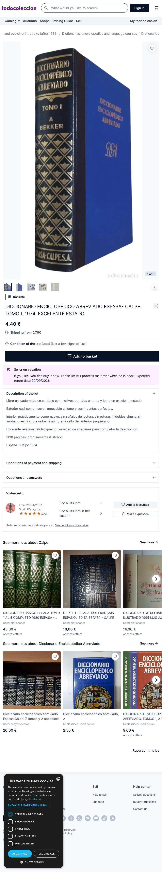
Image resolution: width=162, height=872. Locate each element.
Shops (45, 21)
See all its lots (69, 503)
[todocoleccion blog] (113, 818)
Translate (19, 296)
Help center (142, 787)
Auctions (30, 21)
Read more (35, 799)
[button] (81, 393)
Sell (78, 21)
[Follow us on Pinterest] (88, 818)
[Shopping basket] (156, 8)
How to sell (99, 794)
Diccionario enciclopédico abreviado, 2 (91, 716)
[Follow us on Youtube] (96, 818)
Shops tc (98, 801)
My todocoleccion (143, 21)
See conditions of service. (72, 525)
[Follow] (151, 48)
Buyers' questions (144, 801)
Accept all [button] (19, 853)
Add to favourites (137, 504)
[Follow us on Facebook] (71, 818)
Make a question (138, 514)
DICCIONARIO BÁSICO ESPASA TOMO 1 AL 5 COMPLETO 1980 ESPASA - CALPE (31, 615)
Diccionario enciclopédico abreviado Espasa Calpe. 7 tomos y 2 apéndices (31, 716)
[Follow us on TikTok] (104, 818)
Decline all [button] (47, 853)
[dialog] (33, 821)
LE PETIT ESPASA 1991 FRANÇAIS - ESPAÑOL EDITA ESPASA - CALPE (89, 615)
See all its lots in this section (74, 513)
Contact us (140, 809)
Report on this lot (146, 750)
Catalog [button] (11, 21)
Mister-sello (15, 493)
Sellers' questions (144, 794)
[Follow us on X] (79, 818)
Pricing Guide (63, 21)
